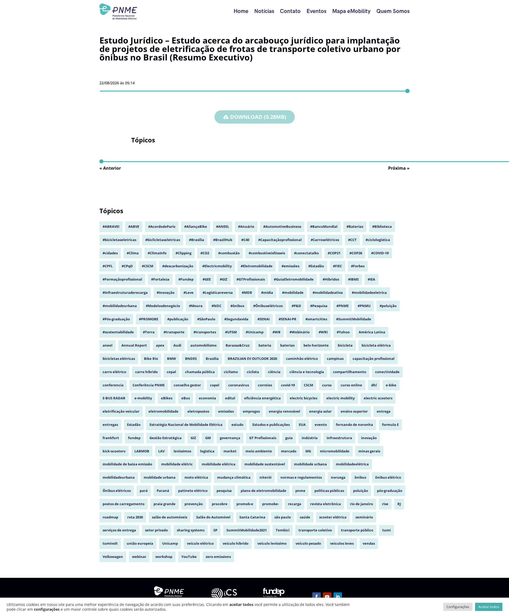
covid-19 (288, 385)
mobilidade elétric (177, 464)
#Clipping (183, 253)
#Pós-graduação (116, 319)
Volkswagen (113, 556)
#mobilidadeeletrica (369, 292)
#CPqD (127, 266)
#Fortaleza (160, 279)
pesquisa (224, 490)
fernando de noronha (354, 424)
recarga (294, 503)
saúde (305, 517)
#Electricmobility (217, 266)
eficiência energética (262, 398)
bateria (264, 345)
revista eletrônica (325, 503)
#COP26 (355, 253)
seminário (364, 517)
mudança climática (234, 477)
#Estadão (316, 266)
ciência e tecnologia (306, 371)
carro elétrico (114, 371)
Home (241, 11)
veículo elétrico (200, 543)
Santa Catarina (252, 517)
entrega (383, 411)
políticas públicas (329, 490)
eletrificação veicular (121, 411)
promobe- (270, 503)
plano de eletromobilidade (263, 490)
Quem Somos (393, 11)
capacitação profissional (373, 358)
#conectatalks (306, 253)
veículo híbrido (235, 543)
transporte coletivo (315, 530)
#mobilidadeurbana (120, 305)
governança (230, 437)
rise (385, 503)
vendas (369, 543)
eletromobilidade (163, 411)
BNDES (191, 358)
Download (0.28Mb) (258, 116)
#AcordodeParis (161, 226)
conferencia (113, 385)
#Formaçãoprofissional (122, 279)
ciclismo (231, 371)
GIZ (193, 437)
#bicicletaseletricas (119, 239)
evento (321, 424)
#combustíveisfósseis (267, 253)
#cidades (110, 253)
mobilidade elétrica (218, 464)
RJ (399, 503)
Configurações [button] (457, 606)
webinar (139, 556)
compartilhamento (349, 371)
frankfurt (111, 437)
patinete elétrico (193, 490)
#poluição (388, 305)
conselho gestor (187, 385)
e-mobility (143, 398)
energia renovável (284, 411)
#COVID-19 (380, 253)
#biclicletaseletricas (162, 239)
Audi (177, 345)
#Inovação (165, 292)
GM (208, 437)
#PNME (342, 305)
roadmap (110, 517)
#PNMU (364, 305)
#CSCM (147, 266)
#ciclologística (378, 239)
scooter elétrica (332, 517)
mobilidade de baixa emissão (127, 464)
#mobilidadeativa (328, 292)
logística (207, 451)
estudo (237, 424)
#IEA (371, 279)
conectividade (387, 371)
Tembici (282, 530)
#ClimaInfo (157, 253)
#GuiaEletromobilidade (294, 279)
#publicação (177, 319)
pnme (300, 490)
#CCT (352, 239)
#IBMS (353, 279)
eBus (185, 398)
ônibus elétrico (388, 477)
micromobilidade (334, 451)
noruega (338, 477)
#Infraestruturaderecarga (125, 292)
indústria (310, 437)
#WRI (323, 332)
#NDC (216, 305)
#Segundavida (236, 319)
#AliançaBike (195, 226)
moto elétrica (196, 477)
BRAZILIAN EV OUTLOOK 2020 (252, 358)
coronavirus (238, 385)
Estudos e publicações (271, 424)
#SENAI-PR (287, 319)
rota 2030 (135, 517)
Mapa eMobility (351, 11)
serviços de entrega (119, 530)
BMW (171, 358)
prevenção (194, 503)
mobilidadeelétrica (352, 464)
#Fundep (186, 279)
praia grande (164, 503)
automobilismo (203, 345)
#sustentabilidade (118, 332)
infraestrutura (339, 437)
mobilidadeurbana (119, 477)
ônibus (360, 477)
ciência (274, 371)
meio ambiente (258, 451)
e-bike (391, 385)
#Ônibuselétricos (268, 305)
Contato (290, 11)
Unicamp (170, 543)
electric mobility (340, 398)
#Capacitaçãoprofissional (280, 239)
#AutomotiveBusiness (282, 226)
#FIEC (337, 266)
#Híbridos (331, 279)
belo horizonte (316, 345)
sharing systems (190, 530)
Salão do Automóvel (213, 517)
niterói (265, 477)
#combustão (229, 253)
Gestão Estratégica (166, 437)
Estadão (134, 424)
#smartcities (316, 319)
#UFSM (231, 332)
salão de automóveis (169, 517)
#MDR (247, 292)
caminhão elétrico (302, 358)
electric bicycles (303, 398)
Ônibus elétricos (117, 490)
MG (308, 451)
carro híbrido (146, 371)
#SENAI (263, 319)
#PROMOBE (148, 319)
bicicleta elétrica (376, 345)
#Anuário (246, 226)
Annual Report (134, 345)
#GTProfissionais (250, 279)
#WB (276, 332)
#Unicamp (255, 332)
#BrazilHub (222, 239)
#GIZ (223, 279)
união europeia (140, 543)
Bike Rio (151, 358)
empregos (251, 411)
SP (215, 530)
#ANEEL (222, 226)
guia (289, 437)
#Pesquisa (318, 305)
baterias (287, 345)
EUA (302, 424)
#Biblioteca (382, 226)
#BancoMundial (323, 226)
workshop (163, 556)
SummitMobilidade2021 (246, 530)
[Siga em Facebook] (316, 596)
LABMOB (141, 451)
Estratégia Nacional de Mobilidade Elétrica (186, 424)
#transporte (174, 332)
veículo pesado (308, 543)
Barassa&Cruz (237, 345)
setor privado (156, 530)
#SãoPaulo (206, 319)
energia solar (320, 411)
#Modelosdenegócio (163, 305)
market (229, 451)
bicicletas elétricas (119, 358)
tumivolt (110, 543)
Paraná (163, 490)
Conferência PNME (149, 385)
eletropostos (198, 411)
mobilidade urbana (310, 464)
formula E (390, 424)
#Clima (133, 253)
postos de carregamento (123, 503)
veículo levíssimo (272, 543)
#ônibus (237, 305)
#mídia (267, 292)
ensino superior (354, 411)
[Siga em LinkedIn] (338, 596)
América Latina (372, 332)
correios (265, 385)
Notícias (264, 11)
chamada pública (200, 371)
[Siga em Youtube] (327, 596)
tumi (386, 530)
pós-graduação (389, 490)
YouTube (189, 556)
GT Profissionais (262, 437)
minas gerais (369, 451)
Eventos (316, 11)
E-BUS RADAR (114, 398)
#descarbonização (177, 266)
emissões (226, 411)
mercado (288, 451)
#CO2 (204, 253)
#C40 (245, 239)
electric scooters (378, 398)
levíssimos (182, 451)
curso (327, 385)
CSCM (308, 385)
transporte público (357, 530)
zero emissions (218, 556)
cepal (171, 371)
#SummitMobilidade (353, 319)
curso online (351, 385)
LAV (161, 451)
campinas (335, 358)
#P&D (296, 305)
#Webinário (299, 332)
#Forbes (358, 266)
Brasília (212, 358)
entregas (110, 424)
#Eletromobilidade (257, 266)
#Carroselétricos (325, 239)
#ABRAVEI (111, 226)
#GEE (207, 279)
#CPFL (108, 266)
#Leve (188, 292)
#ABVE (133, 226)
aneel (107, 345)
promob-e (244, 503)
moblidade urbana (159, 477)
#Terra (149, 332)
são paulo (282, 517)
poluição (360, 490)
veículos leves (342, 543)
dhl (374, 385)
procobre (219, 503)
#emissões (290, 266)
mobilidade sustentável (264, 464)
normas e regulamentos (301, 477)
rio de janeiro (361, 503)
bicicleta (345, 345)
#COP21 (334, 253)
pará (144, 490)
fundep (134, 437)
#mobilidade (293, 292)
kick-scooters (114, 451)
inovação (369, 437)
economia (207, 398)
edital (230, 398)
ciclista (253, 371)
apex (160, 345)
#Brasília (196, 239)
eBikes (166, 398)
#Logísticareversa (218, 292)
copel (214, 385)
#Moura (196, 305)
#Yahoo (343, 332)
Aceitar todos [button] (488, 606)
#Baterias (354, 226)
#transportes (205, 332)
